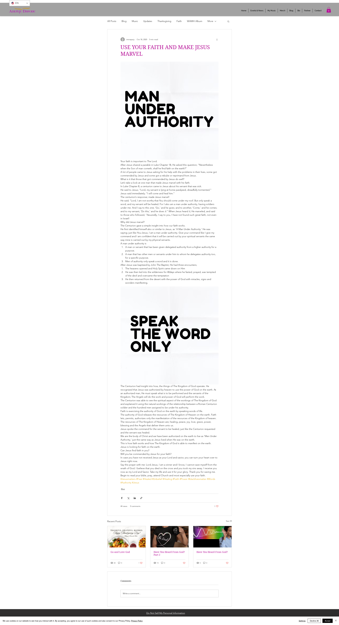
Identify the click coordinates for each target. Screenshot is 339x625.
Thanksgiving (164, 21)
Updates (147, 21)
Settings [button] (302, 620)
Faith (179, 21)
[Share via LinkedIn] (134, 498)
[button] (256, 11)
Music (135, 21)
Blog (124, 21)
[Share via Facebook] (122, 498)
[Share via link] (141, 498)
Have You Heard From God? (212, 552)
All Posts (111, 21)
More (210, 21)
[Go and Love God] (126, 536)
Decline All (314, 620)
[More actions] (216, 39)
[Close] (335, 621)
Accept (327, 620)
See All (229, 521)
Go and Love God (120, 552)
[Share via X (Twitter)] (128, 498)
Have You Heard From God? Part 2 (169, 553)
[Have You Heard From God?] (212, 536)
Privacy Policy (137, 620)
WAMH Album (194, 21)
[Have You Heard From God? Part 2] (169, 536)
